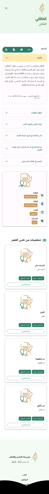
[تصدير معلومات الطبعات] (6, 50)
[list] (24, 208)
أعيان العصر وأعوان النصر (32, 124)
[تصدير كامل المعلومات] (14, 50)
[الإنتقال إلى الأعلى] (41, 486)
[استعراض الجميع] (29, 50)
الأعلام (39, 58)
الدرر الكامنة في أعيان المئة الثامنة (29, 136)
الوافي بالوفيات (36, 113)
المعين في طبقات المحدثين (32, 161)
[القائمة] (6, 8)
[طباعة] (21, 50)
